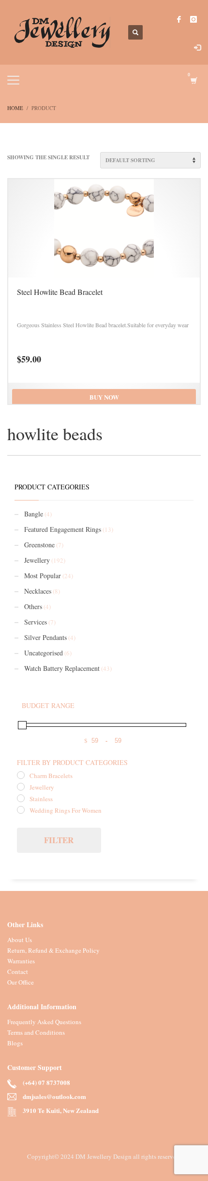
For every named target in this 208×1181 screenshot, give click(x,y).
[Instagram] (193, 19)
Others (33, 606)
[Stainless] (21, 798)
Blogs (15, 1043)
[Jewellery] (21, 787)
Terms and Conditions (36, 1032)
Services (35, 621)
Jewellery (37, 560)
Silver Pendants (45, 637)
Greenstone (39, 544)
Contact (17, 971)
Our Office (20, 982)
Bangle (33, 513)
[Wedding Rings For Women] (21, 810)
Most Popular (42, 575)
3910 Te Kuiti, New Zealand (61, 1110)
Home (15, 107)
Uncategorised (43, 652)
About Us (19, 939)
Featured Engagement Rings (62, 529)
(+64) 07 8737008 (46, 1082)
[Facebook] (179, 19)
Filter (59, 840)
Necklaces (37, 591)
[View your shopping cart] (193, 80)
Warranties (21, 961)
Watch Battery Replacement (62, 668)
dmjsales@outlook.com (54, 1096)
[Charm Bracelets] (21, 775)
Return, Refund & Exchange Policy (53, 950)
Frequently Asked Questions (44, 1021)
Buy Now (104, 397)
